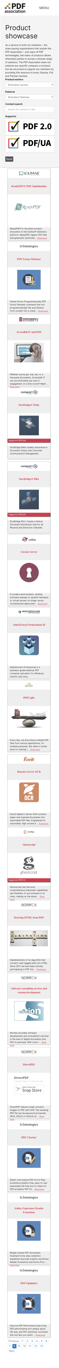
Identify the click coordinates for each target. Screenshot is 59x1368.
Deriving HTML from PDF (29, 917)
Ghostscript (29, 844)
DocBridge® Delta (29, 405)
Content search (14, 104)
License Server (29, 552)
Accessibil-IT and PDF (29, 332)
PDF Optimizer (28, 1283)
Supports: (10, 116)
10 (24, 1346)
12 (35, 1346)
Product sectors (14, 79)
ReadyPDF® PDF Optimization (29, 186)
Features (10, 91)
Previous (14, 1341)
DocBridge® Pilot (29, 479)
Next (12, 1350)
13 (41, 1346)
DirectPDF (29, 1064)
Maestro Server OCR (29, 772)
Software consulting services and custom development (29, 990)
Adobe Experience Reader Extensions (29, 1210)
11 (30, 1346)
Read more (42, 238)
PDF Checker (29, 1137)
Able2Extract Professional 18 (29, 625)
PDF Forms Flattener (29, 259)
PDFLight (29, 697)
